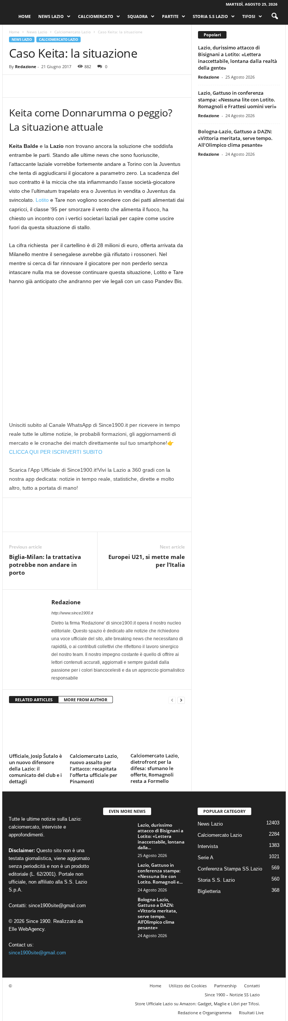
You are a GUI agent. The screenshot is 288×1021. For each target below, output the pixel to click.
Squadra (138, 16)
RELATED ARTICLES (33, 699)
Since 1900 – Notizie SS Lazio (232, 994)
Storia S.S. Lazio (216, 880)
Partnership (225, 985)
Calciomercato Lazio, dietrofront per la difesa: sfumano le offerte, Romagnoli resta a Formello (154, 768)
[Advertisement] (97, 347)
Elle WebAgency (26, 929)
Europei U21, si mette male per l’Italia (146, 560)
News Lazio (51, 16)
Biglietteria (209, 891)
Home (24, 16)
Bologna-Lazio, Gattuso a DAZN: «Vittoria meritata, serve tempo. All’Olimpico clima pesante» (235, 138)
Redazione (25, 66)
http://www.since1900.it (72, 613)
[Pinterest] (51, 86)
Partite (170, 16)
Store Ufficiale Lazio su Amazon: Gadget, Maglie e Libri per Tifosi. (197, 1003)
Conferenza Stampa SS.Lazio (230, 869)
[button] (274, 16)
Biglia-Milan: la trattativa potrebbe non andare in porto (45, 564)
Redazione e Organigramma (204, 1012)
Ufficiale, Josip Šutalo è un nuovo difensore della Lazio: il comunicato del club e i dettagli (35, 769)
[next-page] (181, 700)
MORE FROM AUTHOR (85, 699)
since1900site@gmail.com (57, 905)
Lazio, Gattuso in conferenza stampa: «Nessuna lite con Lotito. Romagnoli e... (160, 873)
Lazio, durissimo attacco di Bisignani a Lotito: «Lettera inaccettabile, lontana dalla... (161, 836)
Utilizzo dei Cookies (188, 985)
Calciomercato (95, 16)
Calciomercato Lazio (72, 31)
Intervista (208, 846)
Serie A (205, 857)
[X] (33, 86)
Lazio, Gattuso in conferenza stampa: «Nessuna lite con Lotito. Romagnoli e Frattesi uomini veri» (237, 99)
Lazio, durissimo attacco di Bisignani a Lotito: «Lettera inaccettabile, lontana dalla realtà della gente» (237, 57)
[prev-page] (172, 700)
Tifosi (248, 16)
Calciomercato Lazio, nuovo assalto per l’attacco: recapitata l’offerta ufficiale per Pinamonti (94, 769)
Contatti (252, 985)
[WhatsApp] (68, 86)
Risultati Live (251, 1012)
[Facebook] (16, 86)
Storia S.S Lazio (210, 16)
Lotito (42, 200)
